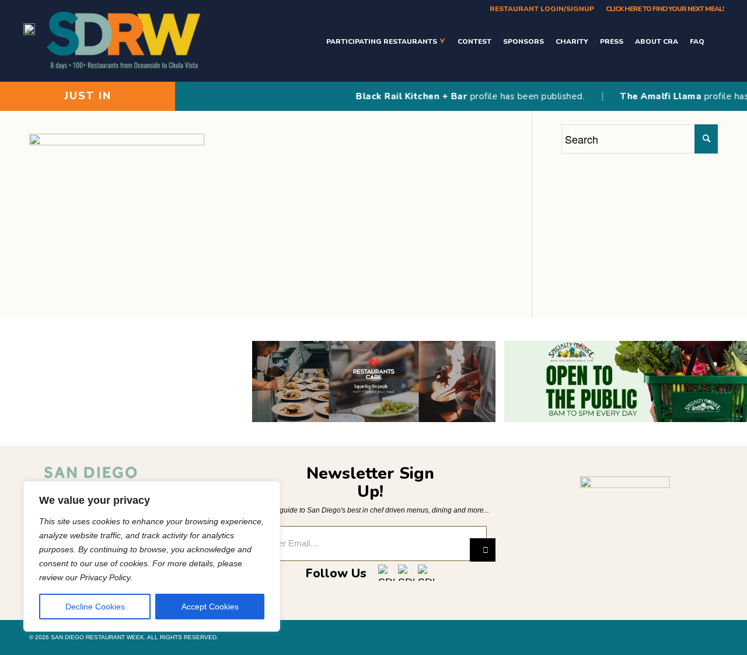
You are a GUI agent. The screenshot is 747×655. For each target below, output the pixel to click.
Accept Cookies (210, 606)
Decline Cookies (95, 606)
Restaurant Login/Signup (542, 8)
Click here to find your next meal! (665, 8)
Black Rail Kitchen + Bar (403, 96)
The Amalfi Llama (652, 96)
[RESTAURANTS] (717, 41)
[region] (151, 556)
